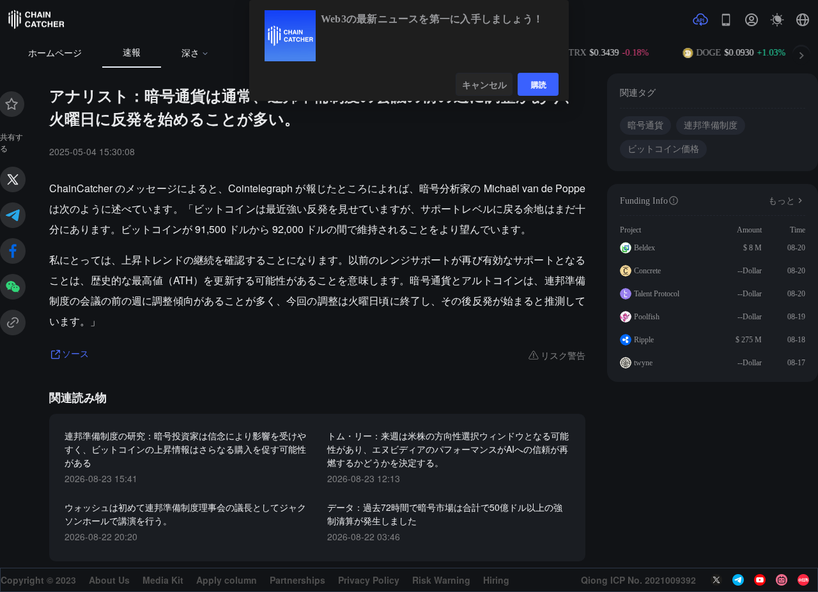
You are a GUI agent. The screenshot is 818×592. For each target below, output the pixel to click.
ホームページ (55, 53)
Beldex (644, 247)
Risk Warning (441, 579)
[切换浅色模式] (777, 19)
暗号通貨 (645, 125)
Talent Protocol (656, 293)
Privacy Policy (368, 579)
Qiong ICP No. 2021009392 (638, 579)
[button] (802, 19)
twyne (643, 362)
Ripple (644, 339)
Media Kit (163, 579)
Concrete (647, 270)
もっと (781, 201)
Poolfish (647, 316)
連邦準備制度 (710, 125)
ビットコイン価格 (663, 149)
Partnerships (297, 579)
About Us (109, 579)
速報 (132, 52)
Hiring (496, 579)
